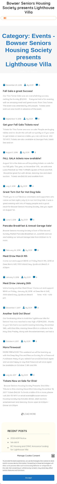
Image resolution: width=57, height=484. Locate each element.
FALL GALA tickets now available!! (22, 158)
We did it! (14, 442)
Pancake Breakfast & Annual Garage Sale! (27, 225)
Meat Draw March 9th (15, 256)
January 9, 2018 (12, 277)
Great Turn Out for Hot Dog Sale (22, 191)
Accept (28, 478)
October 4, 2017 (12, 341)
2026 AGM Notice (18, 438)
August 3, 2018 (12, 152)
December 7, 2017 (13, 308)
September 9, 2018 (13, 119)
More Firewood (11, 347)
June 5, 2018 (11, 220)
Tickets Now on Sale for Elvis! (20, 380)
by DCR (30, 85)
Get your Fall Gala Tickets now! (21, 124)
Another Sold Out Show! (16, 313)
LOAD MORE (29, 414)
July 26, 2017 (11, 375)
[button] (53, 455)
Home (23, 71)
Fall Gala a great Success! (18, 91)
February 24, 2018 (13, 250)
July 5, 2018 (10, 186)
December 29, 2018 (14, 85)
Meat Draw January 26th (17, 283)
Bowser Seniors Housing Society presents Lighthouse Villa (28, 7)
